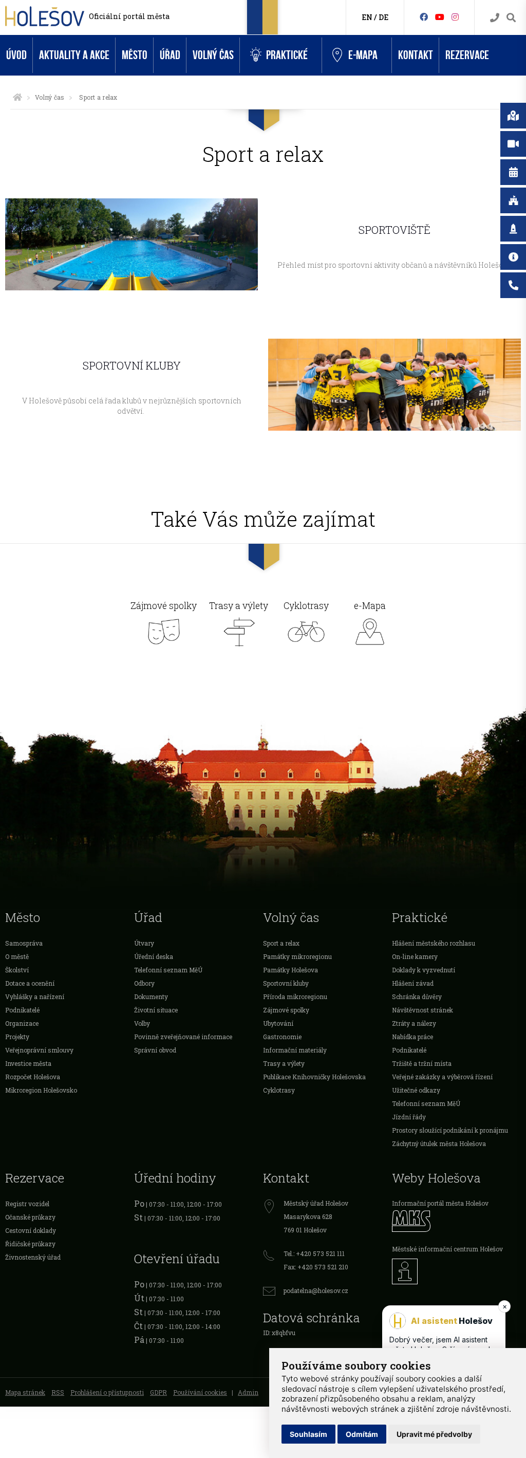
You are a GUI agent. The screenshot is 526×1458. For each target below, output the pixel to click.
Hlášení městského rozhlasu (433, 943)
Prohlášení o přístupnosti (107, 1392)
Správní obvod (155, 1050)
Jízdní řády (409, 1117)
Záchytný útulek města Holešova (439, 1143)
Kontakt (415, 55)
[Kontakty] (494, 17)
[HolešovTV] (440, 16)
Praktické (287, 55)
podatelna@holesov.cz (316, 1290)
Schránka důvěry (417, 996)
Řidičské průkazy (30, 1244)
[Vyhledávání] (511, 17)
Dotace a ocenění (29, 983)
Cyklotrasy (306, 606)
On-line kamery (415, 956)
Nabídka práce (412, 1036)
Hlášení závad (413, 983)
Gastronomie (282, 1036)
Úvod (16, 55)
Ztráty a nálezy (414, 1023)
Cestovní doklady (30, 1230)
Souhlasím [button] (308, 1434)
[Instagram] (455, 16)
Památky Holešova (290, 970)
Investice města (28, 1063)
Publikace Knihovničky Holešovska (314, 1077)
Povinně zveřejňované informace (183, 1036)
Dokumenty (151, 996)
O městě (17, 956)
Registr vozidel (27, 1203)
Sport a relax (281, 943)
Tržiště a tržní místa (422, 1063)
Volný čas (213, 55)
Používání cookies (200, 1392)
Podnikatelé (22, 1010)
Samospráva (24, 943)
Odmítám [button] (362, 1434)
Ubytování (278, 1023)
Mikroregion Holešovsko (41, 1090)
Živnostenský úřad (33, 1257)
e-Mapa (363, 55)
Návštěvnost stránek (422, 1010)
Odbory (144, 983)
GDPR (158, 1392)
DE (383, 17)
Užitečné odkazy (416, 1090)
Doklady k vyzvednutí (423, 970)
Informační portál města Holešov (440, 1203)
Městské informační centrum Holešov (447, 1249)
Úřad (170, 55)
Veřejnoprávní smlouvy (39, 1050)
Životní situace (156, 1010)
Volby (142, 1023)
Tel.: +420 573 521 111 (314, 1253)
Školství (17, 970)
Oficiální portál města (129, 16)
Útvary (144, 943)
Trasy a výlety (238, 606)
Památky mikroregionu (297, 956)
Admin (248, 1392)
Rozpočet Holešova (32, 1077)
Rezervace (467, 55)
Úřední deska (153, 956)
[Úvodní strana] (17, 97)
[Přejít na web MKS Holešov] (456, 1220)
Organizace (22, 1023)
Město (134, 55)
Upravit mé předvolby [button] (434, 1434)
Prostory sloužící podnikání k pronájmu (450, 1130)
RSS (57, 1392)
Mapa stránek (25, 1392)
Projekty (17, 1036)
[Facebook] (423, 16)
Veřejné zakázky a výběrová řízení (442, 1077)
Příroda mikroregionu (295, 996)
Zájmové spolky (163, 606)
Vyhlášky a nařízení (34, 996)
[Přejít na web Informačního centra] (456, 1271)
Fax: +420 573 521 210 (316, 1267)
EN (367, 17)
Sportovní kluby (286, 983)
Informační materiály (295, 1050)
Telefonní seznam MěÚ (168, 970)
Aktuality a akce (74, 55)
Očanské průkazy (30, 1217)
